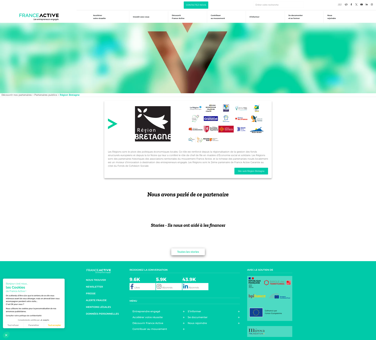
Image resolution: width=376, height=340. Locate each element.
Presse (91, 293)
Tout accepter (54, 325)
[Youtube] (339, 4)
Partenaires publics (45, 95)
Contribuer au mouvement (218, 16)
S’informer (254, 17)
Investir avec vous (141, 17)
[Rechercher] (307, 4)
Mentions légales (98, 307)
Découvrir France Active (178, 16)
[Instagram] (372, 4)
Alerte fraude (96, 300)
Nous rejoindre (331, 16)
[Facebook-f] (346, 4)
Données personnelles (102, 313)
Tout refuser (13, 325)
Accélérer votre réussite (99, 16)
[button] (6, 335)
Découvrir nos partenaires (16, 95)
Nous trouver (96, 280)
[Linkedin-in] (367, 4)
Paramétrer (33, 325)
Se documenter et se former (295, 16)
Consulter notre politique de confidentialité (24, 316)
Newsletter (94, 286)
